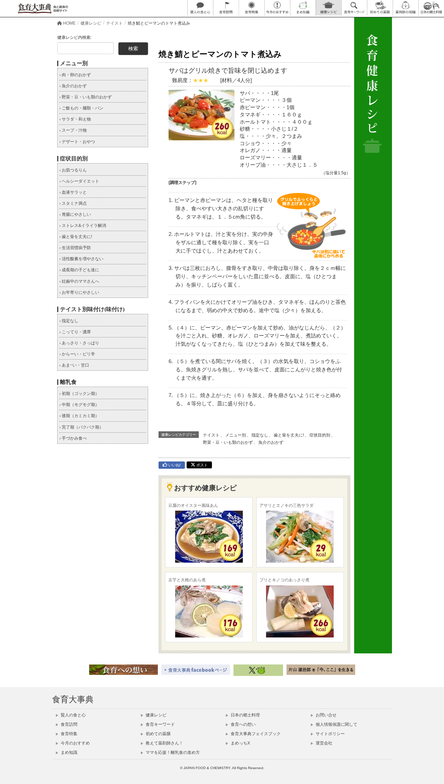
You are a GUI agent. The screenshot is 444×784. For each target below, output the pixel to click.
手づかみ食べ (74, 438)
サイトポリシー (330, 733)
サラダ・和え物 (76, 119)
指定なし (259, 435)
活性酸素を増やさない (82, 258)
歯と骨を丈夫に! (289, 435)
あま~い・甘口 (75, 365)
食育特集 (68, 733)
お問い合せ (325, 715)
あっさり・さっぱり (80, 343)
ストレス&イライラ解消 (83, 225)
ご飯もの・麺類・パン (82, 108)
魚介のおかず (270, 442)
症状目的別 (319, 435)
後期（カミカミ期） (80, 415)
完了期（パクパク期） (82, 427)
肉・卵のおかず (76, 74)
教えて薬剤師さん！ (164, 743)
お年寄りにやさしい (80, 292)
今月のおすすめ (75, 743)
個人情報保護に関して (336, 724)
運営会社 (323, 743)
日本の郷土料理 (245, 715)
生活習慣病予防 (76, 247)
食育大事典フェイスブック (255, 733)
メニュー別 (235, 435)
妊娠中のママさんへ (80, 281)
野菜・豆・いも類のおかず (228, 442)
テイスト (211, 435)
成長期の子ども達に (80, 269)
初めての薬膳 (158, 733)
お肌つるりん (74, 170)
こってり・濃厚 (76, 331)
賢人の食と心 (73, 715)
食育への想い (243, 724)
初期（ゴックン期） (80, 393)
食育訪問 (68, 724)
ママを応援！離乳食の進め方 (172, 752)
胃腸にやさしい (76, 214)
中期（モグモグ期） (80, 404)
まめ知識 (68, 752)
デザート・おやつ (78, 141)
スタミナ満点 (74, 203)
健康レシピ (155, 715)
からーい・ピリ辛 (78, 354)
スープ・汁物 (74, 130)
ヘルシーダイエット (80, 181)
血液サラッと (74, 192)
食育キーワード (160, 724)
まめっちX (240, 743)
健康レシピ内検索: (74, 37)
